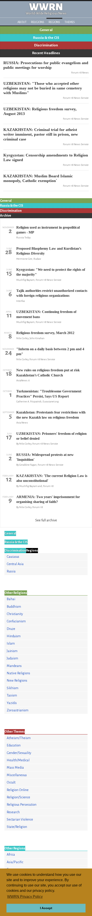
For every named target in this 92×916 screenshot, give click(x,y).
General (46, 30)
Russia (11, 571)
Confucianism (16, 621)
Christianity (15, 614)
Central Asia (15, 564)
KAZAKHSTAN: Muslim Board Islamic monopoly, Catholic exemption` (38, 178)
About (22, 22)
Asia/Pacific (15, 862)
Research (13, 812)
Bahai (11, 599)
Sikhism (12, 688)
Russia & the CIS (46, 38)
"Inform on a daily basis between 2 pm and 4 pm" (50, 351)
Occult (11, 782)
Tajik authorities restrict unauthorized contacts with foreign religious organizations (51, 293)
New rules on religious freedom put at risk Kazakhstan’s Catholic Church (48, 372)
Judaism (12, 658)
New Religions (17, 680)
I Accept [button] (46, 908)
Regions (54, 22)
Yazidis (12, 703)
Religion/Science (18, 797)
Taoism (12, 695)
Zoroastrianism (17, 710)
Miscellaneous (17, 775)
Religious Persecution (21, 804)
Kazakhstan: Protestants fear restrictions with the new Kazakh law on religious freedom (51, 414)
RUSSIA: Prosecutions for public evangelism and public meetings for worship (45, 65)
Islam (11, 643)
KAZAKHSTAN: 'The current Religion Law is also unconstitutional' (51, 478)
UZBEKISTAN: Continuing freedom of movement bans (46, 314)
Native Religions (18, 673)
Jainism (12, 651)
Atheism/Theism (19, 738)
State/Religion (17, 827)
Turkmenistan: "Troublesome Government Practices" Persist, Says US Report (48, 393)
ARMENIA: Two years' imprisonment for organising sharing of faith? (48, 499)
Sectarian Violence (20, 819)
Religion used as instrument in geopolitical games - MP (48, 230)
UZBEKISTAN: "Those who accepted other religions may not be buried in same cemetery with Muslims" (42, 88)
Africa (11, 854)
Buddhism (14, 606)
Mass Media (15, 767)
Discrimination (46, 45)
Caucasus (13, 556)
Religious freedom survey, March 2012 (45, 333)
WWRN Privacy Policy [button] (25, 896)
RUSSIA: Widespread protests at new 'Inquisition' (45, 457)
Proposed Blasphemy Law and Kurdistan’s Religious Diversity (48, 251)
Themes (70, 22)
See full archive (46, 520)
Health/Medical (18, 760)
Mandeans (14, 666)
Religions (37, 22)
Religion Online (18, 790)
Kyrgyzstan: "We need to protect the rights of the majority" (50, 272)
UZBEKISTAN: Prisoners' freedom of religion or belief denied (51, 436)
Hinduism (14, 636)
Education (14, 745)
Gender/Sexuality (19, 753)
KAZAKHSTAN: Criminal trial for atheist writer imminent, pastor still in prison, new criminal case (40, 134)
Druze (11, 629)
